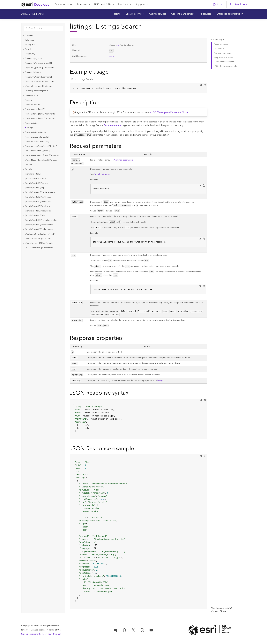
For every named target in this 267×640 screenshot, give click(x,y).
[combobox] (43, 28)
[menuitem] (117, 14)
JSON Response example (225, 66)
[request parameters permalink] (123, 147)
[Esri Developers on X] (133, 630)
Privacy (24, 630)
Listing (112, 56)
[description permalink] (102, 103)
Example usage (221, 44)
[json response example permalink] (136, 449)
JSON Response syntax (224, 62)
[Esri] (210, 630)
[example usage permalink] (111, 72)
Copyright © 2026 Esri (31, 626)
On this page (217, 39)
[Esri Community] (115, 630)
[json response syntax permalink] (130, 393)
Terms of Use (55, 630)
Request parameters (223, 53)
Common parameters (123, 160)
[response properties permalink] (125, 339)
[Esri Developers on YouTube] (151, 630)
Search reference (112, 125)
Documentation (64, 4)
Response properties (223, 57)
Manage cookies (38, 630)
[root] (117, 45)
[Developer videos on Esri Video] (142, 630)
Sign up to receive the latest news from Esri (41, 634)
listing (160, 380)
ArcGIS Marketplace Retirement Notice (169, 112)
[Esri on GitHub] (124, 630)
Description (219, 48)
